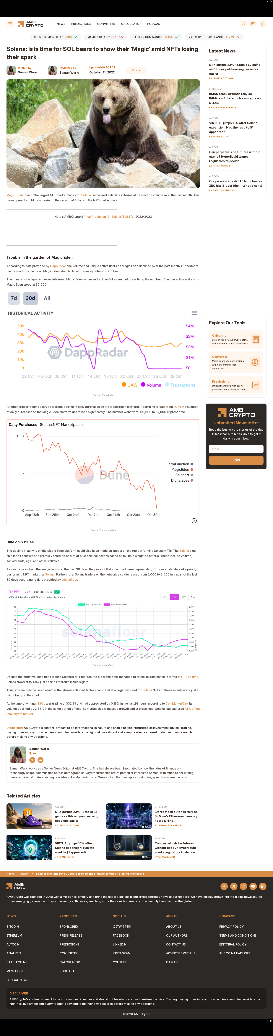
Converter (106, 24)
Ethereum (161, 806)
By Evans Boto (64, 857)
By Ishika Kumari (165, 857)
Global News (17, 980)
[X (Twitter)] (32, 760)
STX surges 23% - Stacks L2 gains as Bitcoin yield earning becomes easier (76, 816)
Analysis (13, 953)
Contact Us (176, 944)
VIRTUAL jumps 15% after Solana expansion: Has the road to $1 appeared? (75, 847)
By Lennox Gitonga (67, 825)
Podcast (154, 24)
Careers (172, 962)
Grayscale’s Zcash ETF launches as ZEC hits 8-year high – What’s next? (235, 183)
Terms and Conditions (238, 935)
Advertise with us (180, 953)
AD (268, 1)
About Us (173, 926)
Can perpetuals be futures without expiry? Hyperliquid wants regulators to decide (175, 847)
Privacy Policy (231, 926)
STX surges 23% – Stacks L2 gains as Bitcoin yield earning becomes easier (234, 69)
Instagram (122, 953)
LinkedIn (119, 944)
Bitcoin (12, 926)
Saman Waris (28, 72)
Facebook (121, 935)
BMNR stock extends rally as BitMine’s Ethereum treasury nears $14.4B (176, 816)
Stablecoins (16, 962)
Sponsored (69, 926)
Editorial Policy (232, 944)
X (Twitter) (122, 926)
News (61, 24)
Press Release (71, 935)
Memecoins (15, 971)
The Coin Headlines (235, 953)
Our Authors (177, 935)
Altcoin (60, 806)
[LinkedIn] (40, 760)
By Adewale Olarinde (168, 825)
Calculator (131, 24)
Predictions (81, 24)
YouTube (120, 962)
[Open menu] (10, 23)
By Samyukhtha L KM (222, 190)
